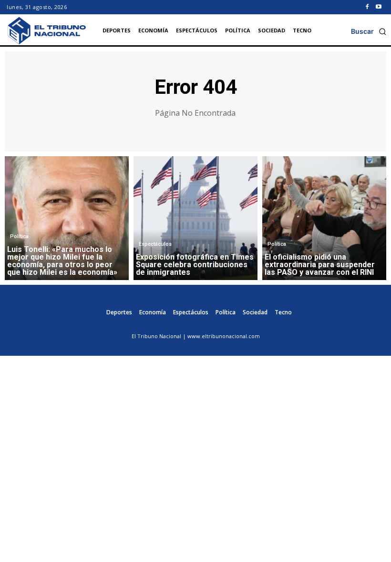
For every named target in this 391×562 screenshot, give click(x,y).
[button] (368, 31)
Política (19, 236)
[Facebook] (367, 7)
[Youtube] (378, 7)
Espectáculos (155, 244)
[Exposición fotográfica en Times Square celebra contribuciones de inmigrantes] (195, 218)
